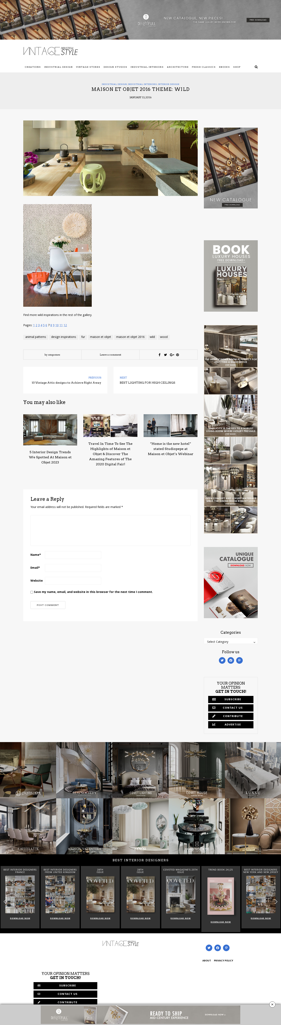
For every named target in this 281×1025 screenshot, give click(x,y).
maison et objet (100, 337)
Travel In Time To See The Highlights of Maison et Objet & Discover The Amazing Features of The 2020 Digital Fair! (110, 454)
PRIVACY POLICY (223, 961)
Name (35, 555)
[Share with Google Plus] (171, 354)
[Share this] (159, 354)
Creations (33, 67)
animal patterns (35, 337)
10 (57, 325)
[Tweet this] (165, 354)
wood (164, 337)
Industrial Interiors (147, 67)
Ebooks (224, 67)
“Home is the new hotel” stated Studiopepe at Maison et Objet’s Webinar (170, 449)
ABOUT (206, 961)
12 (65, 325)
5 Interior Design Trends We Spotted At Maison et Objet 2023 (50, 457)
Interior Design (168, 84)
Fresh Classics (204, 67)
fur (83, 337)
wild (152, 337)
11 (61, 325)
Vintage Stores (88, 67)
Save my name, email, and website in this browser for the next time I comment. (93, 592)
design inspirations (63, 337)
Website (36, 581)
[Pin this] (177, 354)
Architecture (178, 67)
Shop (237, 67)
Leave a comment (110, 354)
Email (35, 568)
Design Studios (115, 67)
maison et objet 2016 (130, 337)
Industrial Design (58, 67)
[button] (276, 902)
